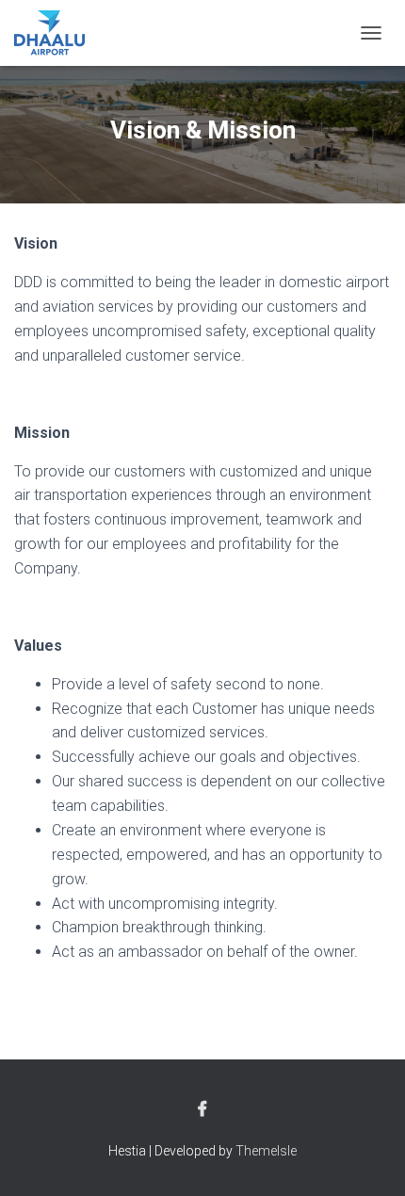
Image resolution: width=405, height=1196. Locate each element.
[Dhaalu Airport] (56, 33)
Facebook (202, 1109)
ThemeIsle (266, 1150)
